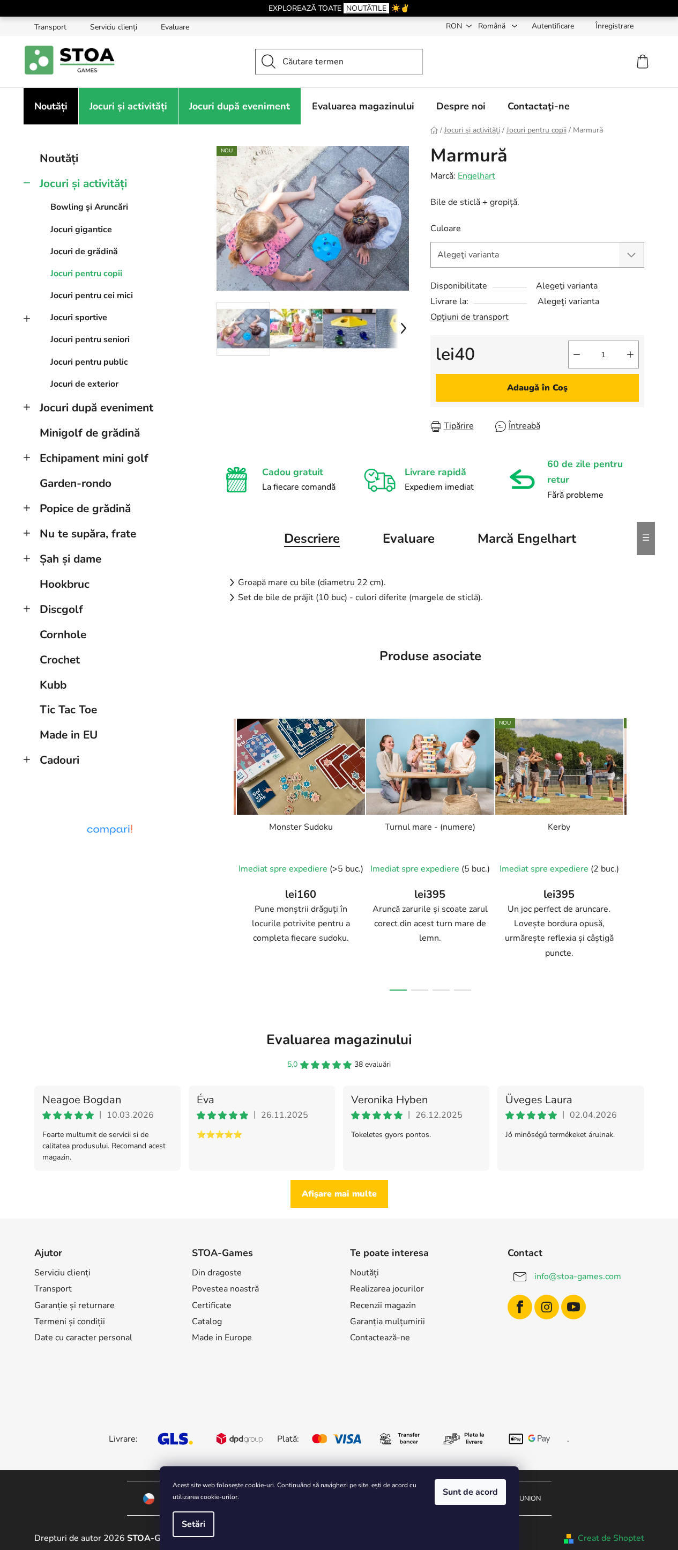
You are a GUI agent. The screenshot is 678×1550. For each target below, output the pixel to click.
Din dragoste (217, 1273)
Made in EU (69, 734)
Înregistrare (614, 26)
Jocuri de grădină (84, 251)
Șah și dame (70, 558)
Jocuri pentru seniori (90, 339)
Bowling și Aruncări (89, 207)
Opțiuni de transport (469, 317)
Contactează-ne (380, 1338)
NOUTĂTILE (366, 8)
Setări (193, 1524)
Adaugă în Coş (537, 388)
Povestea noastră (225, 1289)
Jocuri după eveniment (96, 407)
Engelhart (476, 176)
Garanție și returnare (74, 1305)
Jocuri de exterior (84, 384)
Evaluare (175, 27)
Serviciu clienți (113, 27)
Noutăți (59, 158)
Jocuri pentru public (89, 362)
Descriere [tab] (312, 538)
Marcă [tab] (527, 538)
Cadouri (59, 759)
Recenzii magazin (383, 1305)
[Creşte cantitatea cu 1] (630, 354)
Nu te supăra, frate (88, 533)
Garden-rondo (75, 483)
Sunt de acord (470, 1492)
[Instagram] (546, 1307)
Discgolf (61, 609)
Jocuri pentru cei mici (91, 295)
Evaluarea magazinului (339, 1039)
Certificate (212, 1305)
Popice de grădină (85, 508)
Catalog (207, 1321)
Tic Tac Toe (68, 709)
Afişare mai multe (339, 1194)
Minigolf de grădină (90, 432)
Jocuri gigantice (81, 229)
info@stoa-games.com (577, 1276)
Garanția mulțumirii (387, 1321)
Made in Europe (222, 1338)
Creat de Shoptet (611, 1538)
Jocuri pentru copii (86, 273)
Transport (50, 27)
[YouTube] (573, 1307)
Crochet (60, 659)
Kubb (53, 684)
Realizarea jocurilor (387, 1289)
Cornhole (63, 634)
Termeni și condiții (69, 1321)
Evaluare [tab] (409, 538)
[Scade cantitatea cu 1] (577, 354)
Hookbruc (65, 584)
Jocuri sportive (78, 317)
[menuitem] (51, 106)
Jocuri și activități (83, 183)
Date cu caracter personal (83, 1338)
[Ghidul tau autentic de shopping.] (109, 830)
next (635, 851)
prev (225, 851)
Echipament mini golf (94, 458)
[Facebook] (520, 1307)
